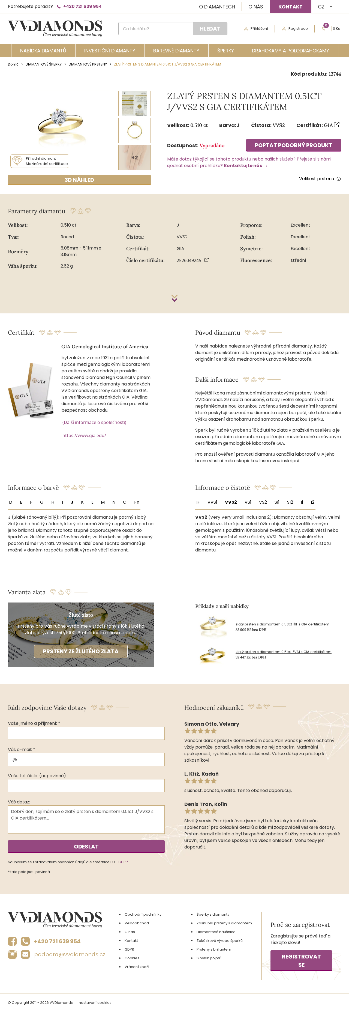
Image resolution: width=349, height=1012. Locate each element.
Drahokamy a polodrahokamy (290, 50)
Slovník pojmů (209, 958)
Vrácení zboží (137, 966)
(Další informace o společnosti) (94, 422)
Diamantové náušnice (216, 931)
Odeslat (86, 846)
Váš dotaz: (19, 802)
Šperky (225, 50)
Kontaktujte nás (243, 165)
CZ (321, 6)
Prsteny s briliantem (214, 949)
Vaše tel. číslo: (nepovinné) (37, 776)
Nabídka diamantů (43, 50)
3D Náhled (79, 180)
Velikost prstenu (316, 179)
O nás (255, 6)
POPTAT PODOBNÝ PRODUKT (293, 145)
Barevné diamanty (176, 50)
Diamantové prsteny (88, 64)
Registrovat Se (301, 961)
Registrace (298, 28)
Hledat (210, 28)
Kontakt (290, 6)
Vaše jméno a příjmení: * (34, 723)
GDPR (123, 862)
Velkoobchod (137, 923)
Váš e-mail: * (21, 749)
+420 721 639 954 (82, 6)
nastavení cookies (95, 1002)
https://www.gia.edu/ (84, 435)
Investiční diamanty (109, 50)
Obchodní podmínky (143, 914)
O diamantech (217, 6)
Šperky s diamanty (213, 914)
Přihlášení (259, 28)
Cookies (132, 958)
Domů (13, 64)
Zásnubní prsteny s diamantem (224, 923)
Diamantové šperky (44, 64)
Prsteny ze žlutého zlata (81, 651)
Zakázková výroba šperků (220, 940)
